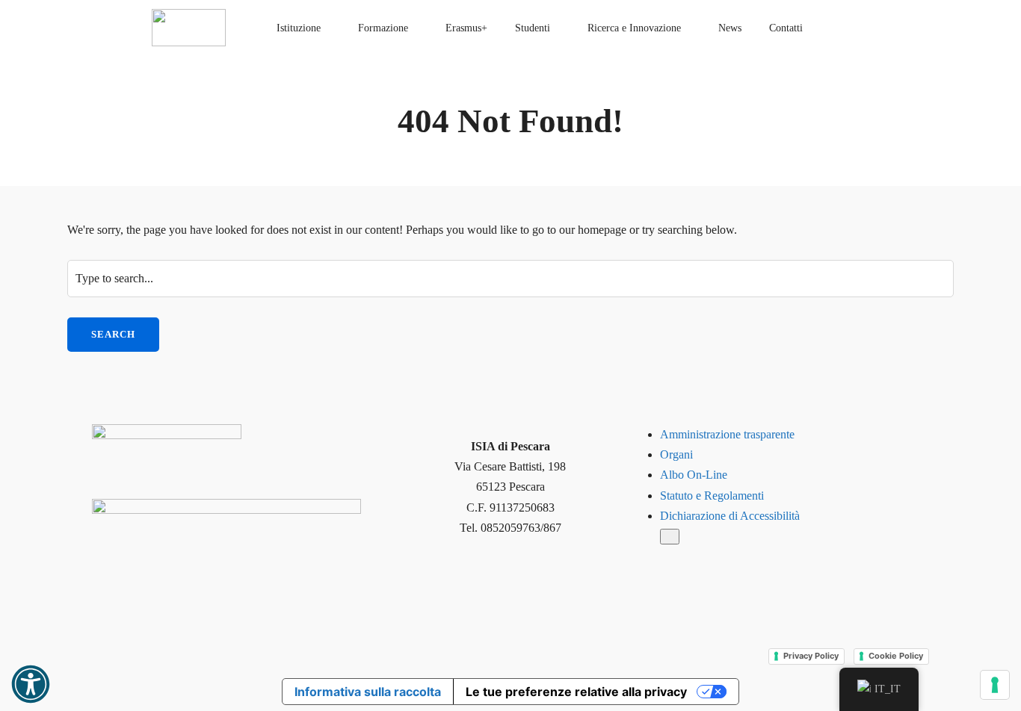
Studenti (532, 28)
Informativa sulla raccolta (367, 691)
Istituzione (299, 28)
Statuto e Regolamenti (712, 495)
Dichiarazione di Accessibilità (730, 515)
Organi (676, 454)
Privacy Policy (811, 656)
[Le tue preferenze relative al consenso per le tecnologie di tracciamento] (995, 685)
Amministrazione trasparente (727, 434)
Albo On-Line (693, 474)
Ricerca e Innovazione (634, 28)
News (729, 28)
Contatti (786, 28)
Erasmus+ (466, 28)
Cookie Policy (896, 656)
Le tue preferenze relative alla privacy (576, 691)
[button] (30, 684)
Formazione (383, 28)
